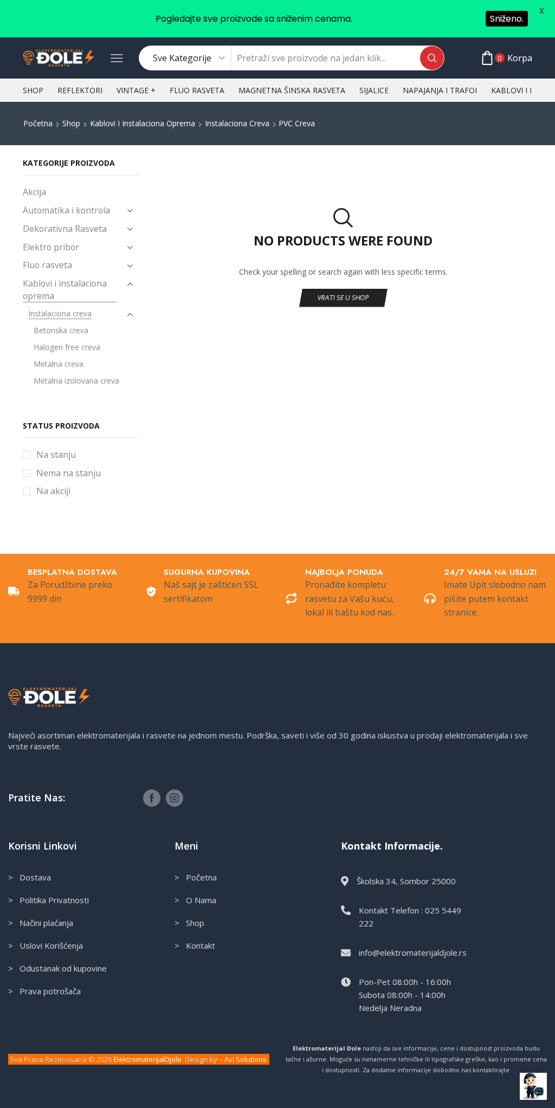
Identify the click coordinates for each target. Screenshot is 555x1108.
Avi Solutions (245, 1059)
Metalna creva (58, 364)
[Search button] (432, 58)
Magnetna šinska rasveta (291, 90)
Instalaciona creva (237, 123)
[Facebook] (151, 798)
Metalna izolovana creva (76, 380)
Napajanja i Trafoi (440, 90)
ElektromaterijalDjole (147, 1059)
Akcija (34, 192)
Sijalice (374, 90)
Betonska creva (61, 330)
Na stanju (56, 455)
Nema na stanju (68, 473)
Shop (33, 90)
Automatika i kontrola (66, 210)
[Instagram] (174, 798)
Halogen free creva (67, 347)
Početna (38, 123)
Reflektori (79, 90)
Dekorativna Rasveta (65, 229)
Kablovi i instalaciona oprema (142, 123)
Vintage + (136, 90)
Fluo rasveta (197, 90)
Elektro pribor (51, 247)
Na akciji (53, 491)
